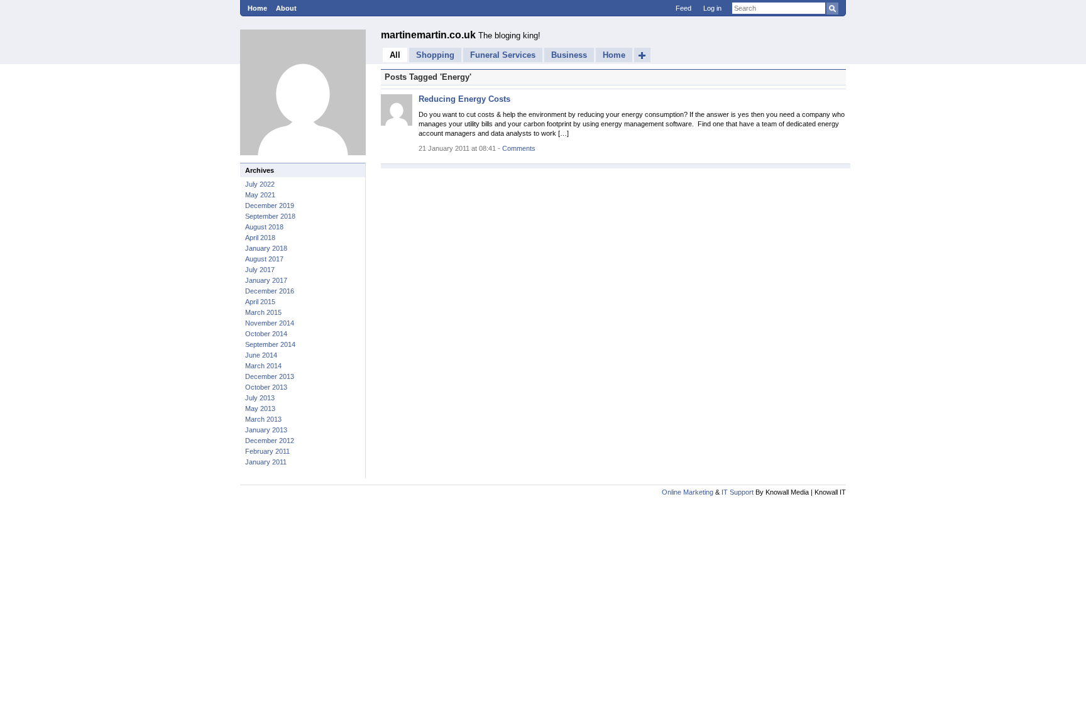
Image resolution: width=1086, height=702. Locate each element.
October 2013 (266, 387)
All (395, 55)
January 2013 (266, 430)
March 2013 (263, 419)
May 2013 (260, 408)
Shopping (435, 55)
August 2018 (264, 227)
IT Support (737, 492)
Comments (518, 148)
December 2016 (269, 291)
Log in (712, 8)
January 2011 (266, 462)
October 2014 (266, 333)
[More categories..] (642, 55)
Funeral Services (502, 55)
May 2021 (260, 195)
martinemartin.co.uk (429, 35)
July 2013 (260, 398)
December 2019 (269, 205)
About (286, 8)
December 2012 (269, 440)
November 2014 (269, 323)
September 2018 (270, 216)
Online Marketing (687, 492)
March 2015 (263, 312)
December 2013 (269, 376)
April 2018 (260, 237)
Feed (683, 8)
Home (257, 8)
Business (569, 55)
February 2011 (267, 451)
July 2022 (260, 184)
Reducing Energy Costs (464, 99)
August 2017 (264, 259)
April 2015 (260, 301)
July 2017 (260, 269)
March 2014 (263, 366)
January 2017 (266, 280)
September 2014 (270, 344)
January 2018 (266, 248)
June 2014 (261, 355)
